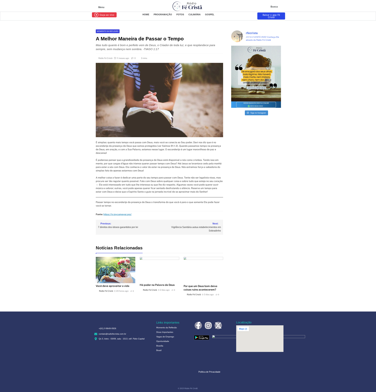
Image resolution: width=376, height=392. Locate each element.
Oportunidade (162, 341)
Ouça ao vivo (107, 14)
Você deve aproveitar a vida (112, 285)
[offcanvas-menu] (93, 7)
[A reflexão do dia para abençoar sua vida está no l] (256, 77)
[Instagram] (208, 325)
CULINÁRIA (194, 14)
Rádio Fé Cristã (105, 58)
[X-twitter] (218, 325)
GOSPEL (209, 14)
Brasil (158, 350)
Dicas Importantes (164, 332)
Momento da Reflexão (166, 327)
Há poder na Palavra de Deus (157, 284)
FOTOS (180, 14)
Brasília (159, 346)
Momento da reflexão (107, 31)
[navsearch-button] (281, 7)
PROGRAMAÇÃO (163, 14)
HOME (145, 14)
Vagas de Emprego (165, 336)
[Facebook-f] (198, 325)
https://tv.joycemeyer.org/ (117, 214)
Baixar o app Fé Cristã (271, 16)
